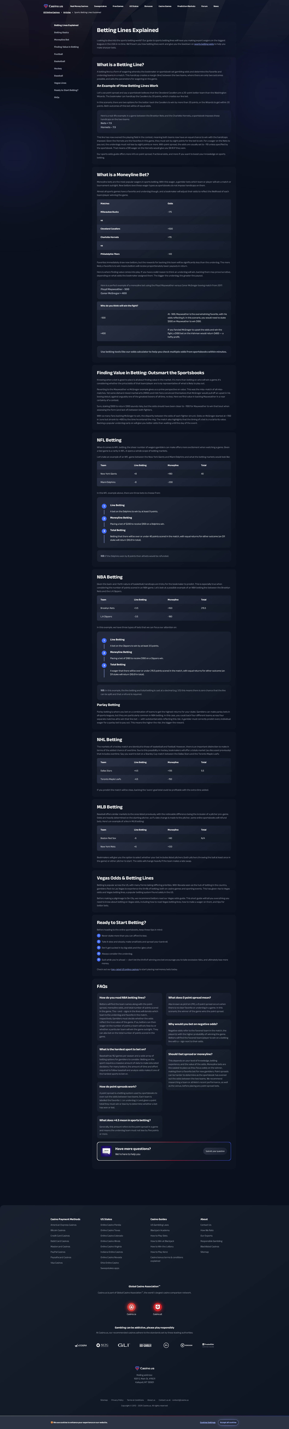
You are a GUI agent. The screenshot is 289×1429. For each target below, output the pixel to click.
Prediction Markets (186, 6)
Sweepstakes (100, 6)
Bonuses (148, 6)
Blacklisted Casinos (209, 1246)
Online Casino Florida (111, 1225)
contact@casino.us (180, 1400)
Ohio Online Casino (110, 1263)
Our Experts (206, 1236)
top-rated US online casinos (125, 969)
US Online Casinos (51, 12)
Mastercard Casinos (60, 1246)
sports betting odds (204, 44)
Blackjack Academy (160, 1230)
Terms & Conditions (135, 1400)
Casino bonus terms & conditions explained (167, 1259)
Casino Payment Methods (65, 1219)
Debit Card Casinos (60, 1241)
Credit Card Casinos (60, 1236)
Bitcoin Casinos (58, 1230)
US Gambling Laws (160, 1225)
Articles (67, 12)
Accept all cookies (228, 1422)
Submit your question (215, 1151)
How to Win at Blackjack (162, 1241)
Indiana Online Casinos (112, 1252)
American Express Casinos (63, 1225)
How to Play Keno (159, 1252)
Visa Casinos (57, 1263)
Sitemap (204, 1252)
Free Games (118, 6)
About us (151, 1400)
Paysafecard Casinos (61, 1257)
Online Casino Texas (110, 1230)
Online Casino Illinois (110, 1241)
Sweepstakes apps (110, 1268)
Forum (204, 6)
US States (106, 1219)
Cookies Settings (208, 1422)
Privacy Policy (117, 1400)
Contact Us (205, 1225)
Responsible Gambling (211, 1241)
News (216, 6)
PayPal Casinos (58, 1252)
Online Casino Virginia (111, 1246)
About (204, 1219)
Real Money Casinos (79, 6)
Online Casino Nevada (111, 1257)
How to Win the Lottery (162, 1246)
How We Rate (207, 1230)
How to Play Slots (159, 1236)
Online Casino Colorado (112, 1236)
